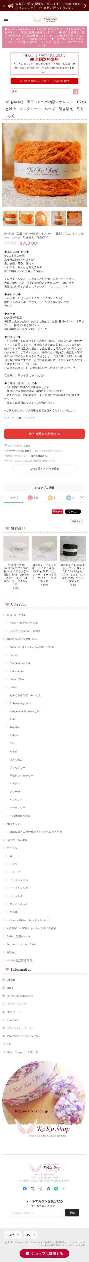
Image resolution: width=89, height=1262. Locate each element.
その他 (13, 912)
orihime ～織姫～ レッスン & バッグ (28, 920)
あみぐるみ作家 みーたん (25, 695)
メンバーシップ (16, 1003)
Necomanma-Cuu (20, 663)
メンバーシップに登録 (17, 450)
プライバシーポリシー (20, 1027)
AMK (13, 719)
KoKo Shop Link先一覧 (22, 1052)
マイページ (14, 1012)
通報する (76, 521)
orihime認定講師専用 (20, 995)
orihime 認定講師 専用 (19, 960)
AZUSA (14, 735)
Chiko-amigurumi (20, 703)
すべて (15, 497)
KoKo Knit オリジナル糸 (24, 622)
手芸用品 (11, 847)
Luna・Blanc (17, 679)
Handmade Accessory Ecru (26, 711)
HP (9, 1044)
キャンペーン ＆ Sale (20, 944)
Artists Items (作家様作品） (22, 639)
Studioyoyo (17, 671)
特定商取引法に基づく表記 (23, 1036)
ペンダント (16, 799)
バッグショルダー (20, 888)
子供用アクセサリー (21, 775)
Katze (13, 687)
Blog (10, 987)
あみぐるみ (16, 759)
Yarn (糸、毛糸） (16, 614)
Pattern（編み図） (17, 839)
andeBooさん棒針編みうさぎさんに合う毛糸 (36, 831)
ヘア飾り (15, 783)
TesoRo (14, 727)
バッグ (13, 751)
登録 (72, 1212)
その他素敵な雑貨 (20, 815)
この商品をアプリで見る (44, 468)
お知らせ (11, 952)
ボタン (13, 864)
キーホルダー (17, 807)
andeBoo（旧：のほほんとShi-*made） (33, 647)
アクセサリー (17, 767)
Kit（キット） (14, 823)
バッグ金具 (16, 896)
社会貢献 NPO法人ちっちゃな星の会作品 (31, 928)
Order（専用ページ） (18, 936)
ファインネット (19, 904)
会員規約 (80, 1245)
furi (12, 743)
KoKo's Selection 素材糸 (25, 631)
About (11, 979)
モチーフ (15, 871)
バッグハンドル (19, 880)
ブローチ (15, 791)
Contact (12, 1020)
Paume (14, 655)
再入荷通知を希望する (44, 434)
